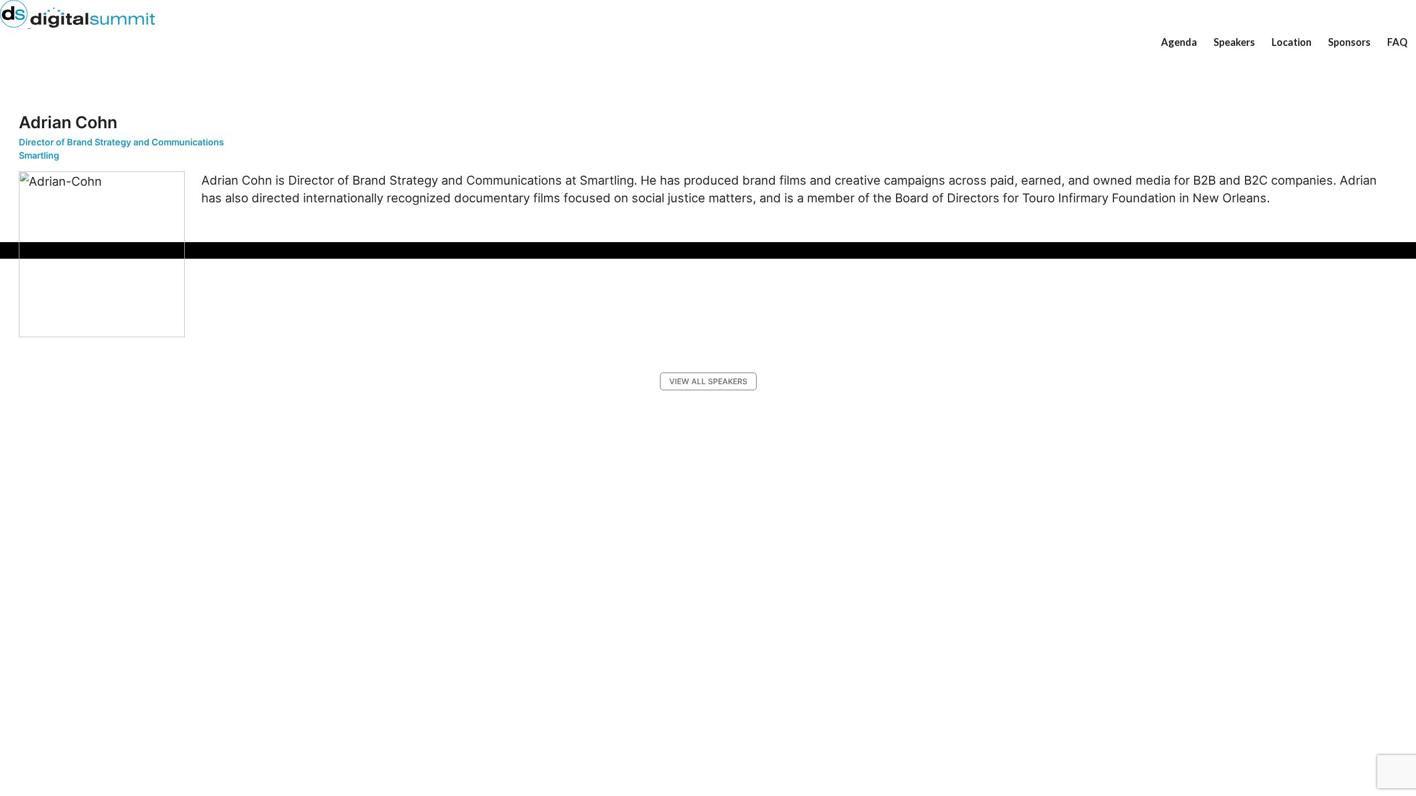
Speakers (1234, 42)
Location (1291, 42)
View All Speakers (1252, 54)
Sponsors (1349, 42)
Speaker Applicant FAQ (1262, 65)
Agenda (1179, 42)
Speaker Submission (1256, 60)
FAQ (1397, 42)
